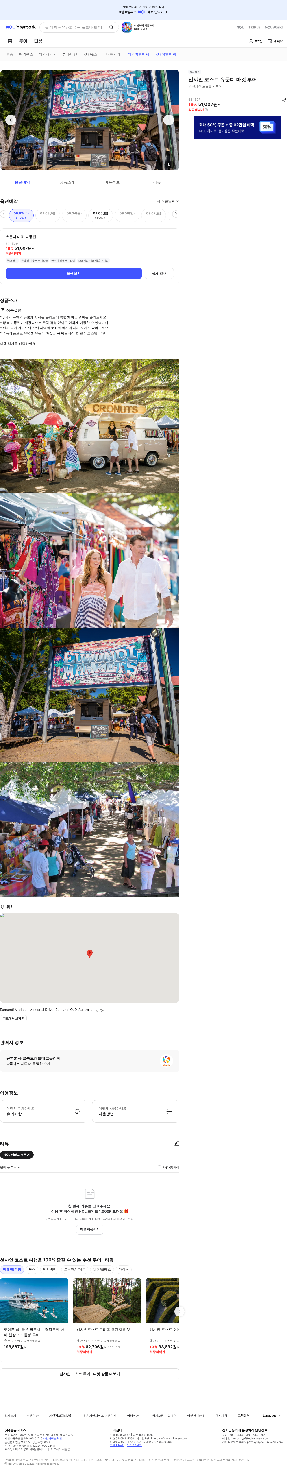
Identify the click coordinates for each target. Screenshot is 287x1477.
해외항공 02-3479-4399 (125, 1442)
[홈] (10, 41)
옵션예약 (22, 182)
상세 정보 (159, 273)
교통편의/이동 (74, 1269)
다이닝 (124, 1269)
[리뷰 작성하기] (176, 1143)
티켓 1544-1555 (143, 1434)
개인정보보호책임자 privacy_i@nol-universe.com (252, 1442)
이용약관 (33, 1415)
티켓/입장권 (12, 1269)
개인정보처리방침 (61, 1415)
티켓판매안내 (196, 1415)
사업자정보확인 (52, 1438)
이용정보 (112, 182)
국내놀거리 (111, 54)
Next (179, 1311)
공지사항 (221, 1415)
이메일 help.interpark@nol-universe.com (161, 1438)
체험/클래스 (102, 1269)
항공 (9, 54)
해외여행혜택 (138, 54)
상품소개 (67, 182)
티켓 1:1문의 (134, 1445)
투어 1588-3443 (120, 1434)
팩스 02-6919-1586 (122, 1438)
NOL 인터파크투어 (17, 1154)
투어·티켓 (69, 54)
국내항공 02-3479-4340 (158, 1442)
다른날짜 (168, 201)
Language (270, 1415)
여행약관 (133, 1415)
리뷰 (157, 182)
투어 (32, 1269)
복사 (102, 1010)
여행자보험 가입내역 (162, 1415)
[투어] (23, 41)
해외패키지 (48, 54)
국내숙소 (90, 54)
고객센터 (244, 1415)
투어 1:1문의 (117, 1445)
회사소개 (10, 1415)
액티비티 (50, 1269)
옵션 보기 (74, 273)
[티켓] (38, 41)
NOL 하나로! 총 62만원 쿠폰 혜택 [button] (72, 27)
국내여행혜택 (165, 54)
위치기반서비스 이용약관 (99, 1415)
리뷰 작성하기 (90, 1229)
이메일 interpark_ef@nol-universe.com (246, 1438)
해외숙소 (26, 54)
